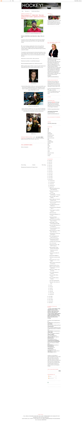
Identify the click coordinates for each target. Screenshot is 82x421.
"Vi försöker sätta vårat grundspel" (55, 241)
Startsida (33, 164)
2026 (50, 160)
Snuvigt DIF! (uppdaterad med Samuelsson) (54, 205)
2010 (50, 301)
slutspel (49, 155)
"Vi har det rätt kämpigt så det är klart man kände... (55, 228)
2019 (50, 171)
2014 (50, 179)
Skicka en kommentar (24, 147)
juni (50, 286)
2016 (50, 176)
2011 (50, 299)
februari (51, 292)
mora (36, 139)
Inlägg (50, 376)
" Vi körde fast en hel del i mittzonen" (54, 251)
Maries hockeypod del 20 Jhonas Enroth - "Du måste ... (55, 220)
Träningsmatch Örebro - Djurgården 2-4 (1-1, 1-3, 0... (55, 217)
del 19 (34, 138)
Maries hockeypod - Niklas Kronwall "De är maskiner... (54, 248)
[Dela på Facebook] (41, 137)
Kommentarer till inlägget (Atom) (32, 167)
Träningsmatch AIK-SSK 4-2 (54, 255)
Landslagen (49, 140)
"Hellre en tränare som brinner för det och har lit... (55, 263)
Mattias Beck (31, 139)
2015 (50, 177)
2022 (50, 166)
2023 (50, 165)
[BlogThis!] (39, 137)
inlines (49, 151)
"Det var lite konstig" (53, 243)
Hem (22, 11)
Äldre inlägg (44, 164)
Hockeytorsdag (50, 136)
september (51, 185)
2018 (50, 173)
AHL (48, 128)
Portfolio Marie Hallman (35, 11)
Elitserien (49, 132)
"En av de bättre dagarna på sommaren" (54, 273)
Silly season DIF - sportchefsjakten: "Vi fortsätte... (55, 194)
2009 (50, 302)
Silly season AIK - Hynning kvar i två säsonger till (55, 226)
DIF (48, 131)
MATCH (49, 143)
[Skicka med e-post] (38, 137)
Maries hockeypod (25, 139)
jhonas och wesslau (51, 152)
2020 (50, 169)
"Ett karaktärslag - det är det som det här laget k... (55, 234)
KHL (48, 139)
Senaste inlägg (23, 164)
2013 (50, 296)
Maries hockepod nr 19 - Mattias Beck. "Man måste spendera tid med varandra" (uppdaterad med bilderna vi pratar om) (33, 16)
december (51, 180)
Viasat (49, 150)
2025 (50, 162)
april (51, 289)
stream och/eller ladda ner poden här (33, 58)
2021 (50, 168)
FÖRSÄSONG (50, 133)
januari (51, 294)
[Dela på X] (40, 137)
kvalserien (49, 154)
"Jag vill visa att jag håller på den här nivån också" (55, 202)
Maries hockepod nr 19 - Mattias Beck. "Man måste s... (55, 231)
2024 (50, 163)
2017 (50, 174)
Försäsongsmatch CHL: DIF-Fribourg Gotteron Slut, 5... (54, 239)
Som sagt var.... (27, 11)
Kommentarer (51, 378)
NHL (48, 144)
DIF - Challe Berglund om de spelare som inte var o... (54, 237)
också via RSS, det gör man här (37, 63)
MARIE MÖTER (50, 141)
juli (50, 285)
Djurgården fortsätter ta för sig (54, 265)
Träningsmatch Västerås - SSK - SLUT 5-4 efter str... (55, 245)
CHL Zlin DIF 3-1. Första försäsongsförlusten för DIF (54, 223)
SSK (38, 139)
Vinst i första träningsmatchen (54, 280)
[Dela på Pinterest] (42, 137)
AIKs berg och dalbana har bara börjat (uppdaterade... (55, 189)
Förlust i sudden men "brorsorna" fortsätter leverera (55, 200)
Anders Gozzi (29, 138)
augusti (51, 186)
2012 (50, 297)
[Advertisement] (30, 155)
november (51, 182)
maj (50, 288)
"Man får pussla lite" (53, 212)
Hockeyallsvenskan (40, 138)
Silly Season (50, 148)
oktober (51, 183)
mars (51, 291)
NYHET (49, 146)
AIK (26, 138)
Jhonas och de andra (51, 137)
